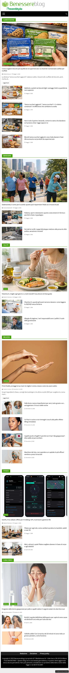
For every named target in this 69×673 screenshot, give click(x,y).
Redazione (23, 654)
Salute (5, 289)
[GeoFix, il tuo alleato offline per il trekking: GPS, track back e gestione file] (34, 495)
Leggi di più (6, 83)
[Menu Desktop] (3, 13)
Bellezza (6, 381)
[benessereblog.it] (23, 5)
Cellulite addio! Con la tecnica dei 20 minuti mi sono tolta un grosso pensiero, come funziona (44, 635)
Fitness (6, 515)
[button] (66, 14)
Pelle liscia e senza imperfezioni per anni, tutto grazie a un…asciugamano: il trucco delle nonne (44, 404)
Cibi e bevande (8, 64)
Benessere (6, 199)
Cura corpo (14, 604)
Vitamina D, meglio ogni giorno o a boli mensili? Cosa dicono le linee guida (27, 294)
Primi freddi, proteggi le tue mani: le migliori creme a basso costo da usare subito (29, 386)
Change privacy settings (62, 671)
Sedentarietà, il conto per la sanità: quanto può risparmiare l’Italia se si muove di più (30, 205)
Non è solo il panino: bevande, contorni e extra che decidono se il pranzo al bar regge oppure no (44, 122)
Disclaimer (33, 654)
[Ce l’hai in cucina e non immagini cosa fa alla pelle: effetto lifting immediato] (12, 424)
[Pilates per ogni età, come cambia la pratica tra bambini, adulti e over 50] (12, 532)
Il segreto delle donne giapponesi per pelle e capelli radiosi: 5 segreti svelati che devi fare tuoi (33, 609)
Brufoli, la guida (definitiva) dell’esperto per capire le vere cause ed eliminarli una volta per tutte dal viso (45, 618)
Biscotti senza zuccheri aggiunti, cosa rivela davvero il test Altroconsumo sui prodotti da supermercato (43, 138)
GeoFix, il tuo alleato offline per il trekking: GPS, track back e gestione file (26, 520)
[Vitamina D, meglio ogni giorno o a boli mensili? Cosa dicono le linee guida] (34, 269)
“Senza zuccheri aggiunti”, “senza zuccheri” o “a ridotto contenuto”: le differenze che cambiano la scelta (42, 105)
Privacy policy (44, 654)
